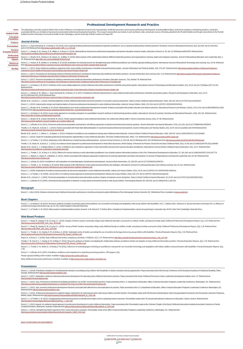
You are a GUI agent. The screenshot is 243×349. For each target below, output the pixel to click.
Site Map (14, 69)
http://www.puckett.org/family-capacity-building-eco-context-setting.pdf (47, 121)
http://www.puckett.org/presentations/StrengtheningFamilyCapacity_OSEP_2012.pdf (53, 312)
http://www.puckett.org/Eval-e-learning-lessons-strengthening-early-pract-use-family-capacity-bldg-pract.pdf (65, 65)
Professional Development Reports (13, 58)
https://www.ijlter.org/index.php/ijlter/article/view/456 (40, 115)
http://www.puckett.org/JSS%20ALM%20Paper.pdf (185, 140)
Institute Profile (12, 33)
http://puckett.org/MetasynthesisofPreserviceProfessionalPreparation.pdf (48, 54)
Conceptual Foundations (13, 38)
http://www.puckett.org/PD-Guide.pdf (164, 137)
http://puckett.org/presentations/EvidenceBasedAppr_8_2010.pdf (89, 307)
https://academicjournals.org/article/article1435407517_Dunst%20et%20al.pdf (62, 110)
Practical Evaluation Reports (10, 51)
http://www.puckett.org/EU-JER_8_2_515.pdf (58, 48)
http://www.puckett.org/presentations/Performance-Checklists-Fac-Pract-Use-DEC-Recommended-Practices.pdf (63, 284)
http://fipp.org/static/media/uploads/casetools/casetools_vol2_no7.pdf (141, 238)
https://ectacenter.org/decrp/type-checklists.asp (88, 259)
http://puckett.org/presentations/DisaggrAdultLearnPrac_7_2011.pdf (46, 301)
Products (14, 43)
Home (16, 30)
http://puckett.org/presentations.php (53, 273)
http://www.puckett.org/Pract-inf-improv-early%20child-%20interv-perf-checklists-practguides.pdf (57, 97)
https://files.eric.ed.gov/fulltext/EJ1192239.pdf (53, 59)
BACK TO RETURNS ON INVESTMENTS (36, 322)
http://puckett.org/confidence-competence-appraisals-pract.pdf (44, 149)
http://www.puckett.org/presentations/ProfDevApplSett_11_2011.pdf (69, 295)
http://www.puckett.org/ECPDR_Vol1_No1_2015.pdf (40, 223)
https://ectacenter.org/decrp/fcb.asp (74, 256)
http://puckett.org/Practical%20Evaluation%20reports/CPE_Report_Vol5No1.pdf (51, 234)
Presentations (12, 46)
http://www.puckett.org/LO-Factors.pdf (35, 158)
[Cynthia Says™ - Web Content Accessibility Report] (124, 339)
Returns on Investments (13, 64)
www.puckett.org (181, 192)
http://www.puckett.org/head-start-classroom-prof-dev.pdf (42, 130)
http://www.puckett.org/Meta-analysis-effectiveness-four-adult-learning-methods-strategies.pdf (56, 167)
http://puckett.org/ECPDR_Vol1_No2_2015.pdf (38, 229)
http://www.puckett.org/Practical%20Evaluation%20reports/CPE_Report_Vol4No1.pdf (53, 243)
